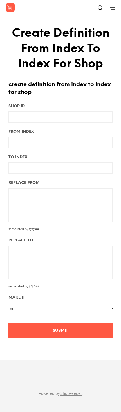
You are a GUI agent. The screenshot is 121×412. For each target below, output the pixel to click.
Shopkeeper (71, 393)
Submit (60, 331)
